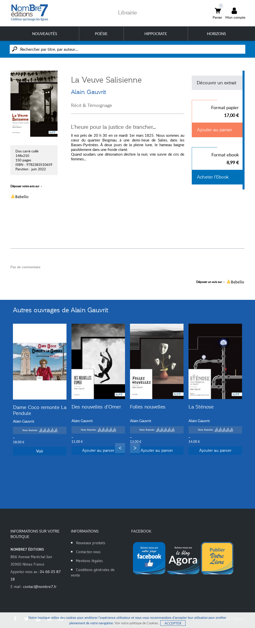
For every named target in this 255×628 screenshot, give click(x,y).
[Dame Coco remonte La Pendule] (39, 362)
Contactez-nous (88, 551)
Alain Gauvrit (88, 92)
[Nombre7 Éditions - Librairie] (29, 12)
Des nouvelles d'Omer (96, 406)
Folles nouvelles (148, 406)
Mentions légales (89, 560)
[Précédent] (120, 448)
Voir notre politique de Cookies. (137, 623)
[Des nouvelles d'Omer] (98, 361)
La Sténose (201, 406)
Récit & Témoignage (91, 105)
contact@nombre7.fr (40, 586)
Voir (39, 451)
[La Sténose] (215, 361)
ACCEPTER (173, 623)
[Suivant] (135, 448)
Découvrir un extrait (216, 82)
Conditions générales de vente (93, 572)
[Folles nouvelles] (157, 361)
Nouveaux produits (90, 542)
